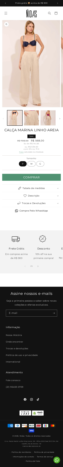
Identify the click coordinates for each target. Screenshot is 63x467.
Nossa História (14, 335)
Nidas (22, 436)
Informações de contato (23, 457)
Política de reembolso (21, 452)
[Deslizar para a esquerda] (3, 118)
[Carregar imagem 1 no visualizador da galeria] (14, 118)
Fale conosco (13, 380)
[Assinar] (54, 313)
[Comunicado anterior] (5, 3)
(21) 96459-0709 (14, 387)
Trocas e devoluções (17, 348)
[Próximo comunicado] (57, 3)
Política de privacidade (44, 452)
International (13, 361)
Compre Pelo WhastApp (33, 210)
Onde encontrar (14, 341)
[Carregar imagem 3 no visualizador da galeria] (48, 118)
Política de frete (33, 461)
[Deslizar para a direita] (60, 118)
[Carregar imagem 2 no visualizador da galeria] (31, 118)
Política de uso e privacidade (22, 355)
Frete (21, 152)
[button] (6, 13)
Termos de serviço (45, 457)
